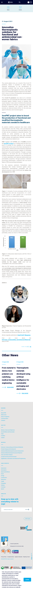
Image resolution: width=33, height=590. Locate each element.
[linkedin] (30, 346)
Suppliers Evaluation (18, 556)
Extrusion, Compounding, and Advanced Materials (16, 339)
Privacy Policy (3, 556)
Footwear (3, 487)
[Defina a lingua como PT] (31, 2)
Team (2, 433)
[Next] (31, 8)
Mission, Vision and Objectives (8, 430)
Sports (2, 488)
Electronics (3, 479)
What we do (3, 414)
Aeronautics (4, 470)
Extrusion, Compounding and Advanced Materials (12, 447)
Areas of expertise (5, 416)
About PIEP (3, 412)
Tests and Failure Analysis (7, 454)
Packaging (3, 483)
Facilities (3, 435)
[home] (10, 2)
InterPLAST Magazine (24, 335)
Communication (4, 418)
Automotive (3, 468)
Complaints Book (10, 556)
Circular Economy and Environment (8, 456)
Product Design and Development (8, 449)
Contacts (3, 420)
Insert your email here (8, 509)
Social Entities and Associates (8, 431)
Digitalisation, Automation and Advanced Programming (13, 458)
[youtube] (28, 346)
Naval (2, 473)
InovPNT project (8, 143)
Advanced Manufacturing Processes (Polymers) (11, 452)
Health (2, 481)
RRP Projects (27, 518)
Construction (4, 477)
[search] (19, 2)
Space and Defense (5, 471)
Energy (2, 475)
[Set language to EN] (28, 2)
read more (10, 387)
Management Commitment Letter (17, 546)
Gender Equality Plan (14, 543)
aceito (27, 579)
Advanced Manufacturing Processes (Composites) (12, 450)
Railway (3, 485)
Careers (3, 437)
